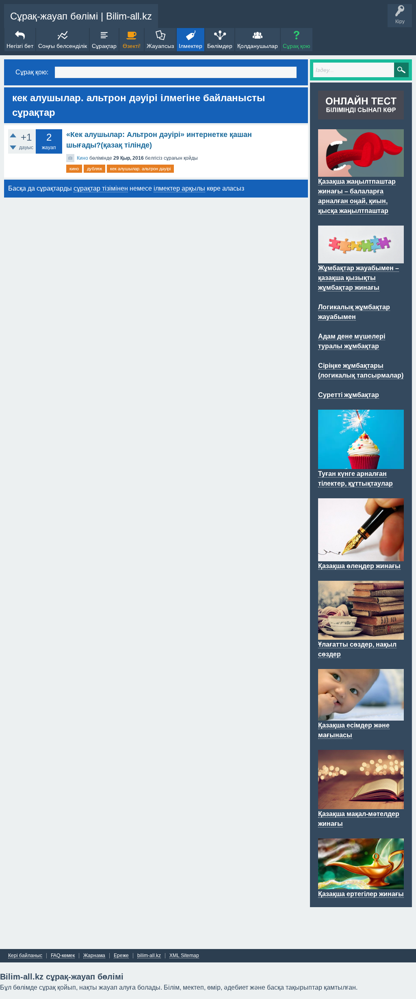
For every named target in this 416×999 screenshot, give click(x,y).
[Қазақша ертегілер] (361, 884)
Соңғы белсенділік (62, 46)
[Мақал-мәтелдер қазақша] (361, 804)
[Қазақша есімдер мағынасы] (361, 715)
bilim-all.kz (149, 955)
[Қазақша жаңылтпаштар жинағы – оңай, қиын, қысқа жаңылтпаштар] (361, 172)
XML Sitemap (184, 955)
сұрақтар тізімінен (101, 188)
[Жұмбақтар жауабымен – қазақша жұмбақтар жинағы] (361, 258)
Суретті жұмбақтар (348, 394)
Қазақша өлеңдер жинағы (359, 565)
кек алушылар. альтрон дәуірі (140, 168)
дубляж (94, 168)
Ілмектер (190, 46)
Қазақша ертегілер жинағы (361, 893)
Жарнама (94, 955)
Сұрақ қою (296, 46)
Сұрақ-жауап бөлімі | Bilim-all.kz (81, 16)
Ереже (121, 955)
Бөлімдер (219, 46)
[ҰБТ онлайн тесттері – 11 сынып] (361, 114)
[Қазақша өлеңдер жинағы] (361, 556)
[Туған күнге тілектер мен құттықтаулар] (361, 464)
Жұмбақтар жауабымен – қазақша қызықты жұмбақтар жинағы (358, 278)
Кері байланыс (25, 955)
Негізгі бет (19, 46)
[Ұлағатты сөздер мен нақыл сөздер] (361, 634)
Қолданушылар (257, 46)
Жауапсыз (160, 46)
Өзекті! (132, 46)
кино (74, 168)
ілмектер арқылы (179, 188)
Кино (82, 158)
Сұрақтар (104, 46)
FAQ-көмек (63, 955)
